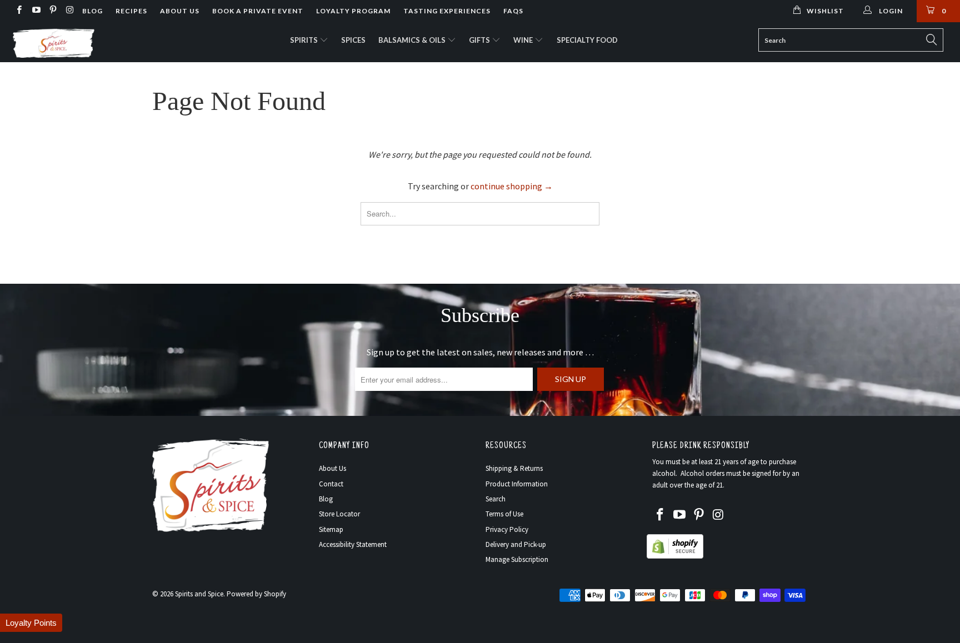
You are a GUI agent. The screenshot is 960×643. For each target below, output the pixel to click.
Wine (523, 40)
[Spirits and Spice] (82, 42)
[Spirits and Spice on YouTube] (35, 11)
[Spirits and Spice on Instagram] (69, 11)
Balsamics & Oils (412, 40)
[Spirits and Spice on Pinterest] (52, 11)
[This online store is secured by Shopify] (675, 556)
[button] (31, 623)
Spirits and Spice (199, 594)
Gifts (480, 40)
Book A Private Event (257, 11)
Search (496, 499)
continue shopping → (512, 186)
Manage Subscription (517, 559)
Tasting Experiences (447, 11)
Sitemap (331, 529)
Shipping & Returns (514, 468)
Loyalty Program (353, 11)
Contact (331, 484)
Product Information (517, 484)
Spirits (304, 40)
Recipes (131, 11)
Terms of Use (504, 514)
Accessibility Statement (353, 544)
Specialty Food (587, 40)
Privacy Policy (507, 529)
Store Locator (339, 514)
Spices (353, 40)
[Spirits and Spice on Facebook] (18, 11)
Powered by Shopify (256, 594)
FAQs (513, 11)
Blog (92, 11)
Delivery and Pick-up (516, 544)
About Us (179, 11)
